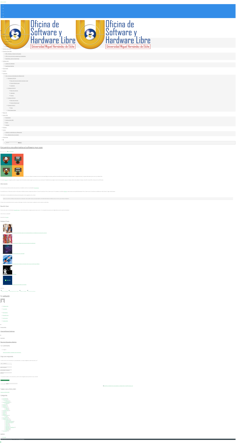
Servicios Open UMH (7, 48)
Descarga (7, 39)
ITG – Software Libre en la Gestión (12, 134)
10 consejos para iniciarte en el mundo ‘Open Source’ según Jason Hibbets (25, 263)
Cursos (4, 130)
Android (6, 403)
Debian (6, 408)
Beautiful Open (6, 315)
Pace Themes (21, 439)
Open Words (5, 68)
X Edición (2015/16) (11, 98)
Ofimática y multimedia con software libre (13, 132)
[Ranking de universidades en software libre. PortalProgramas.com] (118, 385)
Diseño (6, 423)
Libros (4, 412)
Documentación (8, 41)
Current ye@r (3, 383)
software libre (5, 320)
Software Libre (6, 61)
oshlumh (6, 296)
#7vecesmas (5, 137)
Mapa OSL (5, 112)
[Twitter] (3, 8)
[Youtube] (3, 13)
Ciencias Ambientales (9, 421)
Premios (12, 95)
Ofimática (7, 429)
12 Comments (11, 151)
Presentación (8, 117)
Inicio (4, 34)
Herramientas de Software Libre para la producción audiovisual (23, 243)
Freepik (7, 217)
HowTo (4, 411)
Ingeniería (7, 426)
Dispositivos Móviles (6, 402)
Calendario (12, 93)
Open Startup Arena (12, 110)
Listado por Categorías (10, 63)
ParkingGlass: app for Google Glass (12, 58)
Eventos (4, 404)
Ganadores (12, 85)
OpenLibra (14, 274)
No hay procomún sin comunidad (18, 253)
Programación (5, 415)
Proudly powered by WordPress (6, 439)
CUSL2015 (7, 400)
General (6, 424)
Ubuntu (6, 409)
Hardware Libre (6, 410)
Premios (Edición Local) (14, 83)
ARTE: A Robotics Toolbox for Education (13, 53)
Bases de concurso (14, 90)
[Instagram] (3, 16)
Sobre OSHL (5, 115)
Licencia (7, 46)
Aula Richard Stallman (9, 66)
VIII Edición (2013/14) (12, 78)
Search (20, 142)
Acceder (4, 437)
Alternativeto (5, 312)
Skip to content (3, 1)
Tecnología (5, 309)
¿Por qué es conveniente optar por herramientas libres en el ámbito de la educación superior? (29, 232)
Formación (5, 405)
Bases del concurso (14, 100)
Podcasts (5, 127)
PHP (6, 416)
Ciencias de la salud (9, 422)
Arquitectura (7, 420)
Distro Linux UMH (6, 36)
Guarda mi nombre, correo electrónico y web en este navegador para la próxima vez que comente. (20, 376)
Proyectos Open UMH (7, 51)
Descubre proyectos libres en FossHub (19, 284)
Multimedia (7, 428)
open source (5, 318)
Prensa (6, 122)
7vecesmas (5, 398)
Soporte (7, 44)
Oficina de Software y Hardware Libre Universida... (12, 352)
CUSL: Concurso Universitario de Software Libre (14, 75)
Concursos (5, 73)
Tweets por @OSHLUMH (4, 392)
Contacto (7, 125)
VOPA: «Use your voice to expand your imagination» (15, 56)
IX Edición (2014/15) (12, 88)
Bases (11, 107)
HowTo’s (4, 71)
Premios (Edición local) (14, 103)
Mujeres (4, 414)
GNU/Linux (5, 407)
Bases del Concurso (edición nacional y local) (19, 80)
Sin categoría (5, 417)
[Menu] (0, 30)
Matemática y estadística (9, 427)
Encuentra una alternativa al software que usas (21, 147)
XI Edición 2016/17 (11, 105)
